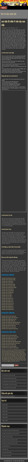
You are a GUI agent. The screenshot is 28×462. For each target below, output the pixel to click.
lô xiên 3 (24, 354)
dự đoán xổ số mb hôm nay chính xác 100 (10, 433)
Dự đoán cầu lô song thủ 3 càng (8, 279)
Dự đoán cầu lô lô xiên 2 (7, 293)
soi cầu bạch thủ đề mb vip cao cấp (9, 378)
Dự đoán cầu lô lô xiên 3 (7, 295)
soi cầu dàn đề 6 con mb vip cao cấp (9, 384)
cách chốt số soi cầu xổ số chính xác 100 (10, 430)
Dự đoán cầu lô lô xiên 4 (7, 296)
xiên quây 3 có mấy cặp (10, 360)
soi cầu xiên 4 (20, 357)
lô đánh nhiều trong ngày (8, 353)
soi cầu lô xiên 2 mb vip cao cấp (8, 375)
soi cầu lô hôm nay (19, 355)
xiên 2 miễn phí (17, 359)
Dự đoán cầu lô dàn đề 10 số (8, 309)
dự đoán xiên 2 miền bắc (17, 352)
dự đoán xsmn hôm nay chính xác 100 (9, 439)
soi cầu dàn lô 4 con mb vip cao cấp (9, 381)
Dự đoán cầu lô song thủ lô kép (8, 285)
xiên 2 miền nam (11, 359)
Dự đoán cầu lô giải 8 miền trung (9, 340)
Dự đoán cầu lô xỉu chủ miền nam (9, 316)
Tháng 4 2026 (4, 411)
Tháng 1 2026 (4, 420)
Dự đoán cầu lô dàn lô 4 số (7, 298)
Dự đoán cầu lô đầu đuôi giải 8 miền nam (10, 323)
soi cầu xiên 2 (9, 357)
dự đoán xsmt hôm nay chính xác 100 (9, 443)
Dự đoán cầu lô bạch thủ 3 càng (8, 278)
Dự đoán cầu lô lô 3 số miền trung (9, 346)
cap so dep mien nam (11, 350)
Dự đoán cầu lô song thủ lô (7, 282)
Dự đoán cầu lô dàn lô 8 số (7, 301)
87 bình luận (11, 361)
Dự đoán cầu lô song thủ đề (8, 290)
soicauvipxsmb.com (14, 3)
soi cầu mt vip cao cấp (6, 455)
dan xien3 (21, 351)
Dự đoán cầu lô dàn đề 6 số (7, 306)
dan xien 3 (17, 351)
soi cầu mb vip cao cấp (11, 349)
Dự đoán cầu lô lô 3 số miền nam (9, 327)
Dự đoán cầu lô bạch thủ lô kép (8, 284)
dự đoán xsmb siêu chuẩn (7, 436)
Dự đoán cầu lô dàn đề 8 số (7, 307)
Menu (4, 8)
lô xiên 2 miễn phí (19, 354)
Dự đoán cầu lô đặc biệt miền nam (9, 319)
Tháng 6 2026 (4, 404)
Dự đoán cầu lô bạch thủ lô (7, 281)
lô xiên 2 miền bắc (12, 354)
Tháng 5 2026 (4, 408)
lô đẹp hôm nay (5, 449)
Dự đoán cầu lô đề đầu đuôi (8, 292)
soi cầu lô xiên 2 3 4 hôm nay (15, 356)
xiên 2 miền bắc (5, 359)
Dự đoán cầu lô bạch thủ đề (7, 289)
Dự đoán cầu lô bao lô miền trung (9, 344)
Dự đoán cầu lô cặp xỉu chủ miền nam (10, 317)
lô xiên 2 (17, 353)
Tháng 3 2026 (4, 414)
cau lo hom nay (18, 350)
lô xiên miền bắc (13, 355)
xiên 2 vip (22, 359)
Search (16, 365)
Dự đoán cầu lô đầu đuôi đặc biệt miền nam (11, 322)
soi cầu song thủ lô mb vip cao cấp (9, 387)
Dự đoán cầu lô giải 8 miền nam (8, 320)
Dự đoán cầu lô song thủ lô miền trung (10, 347)
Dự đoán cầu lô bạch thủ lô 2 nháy (9, 287)
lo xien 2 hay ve (22, 353)
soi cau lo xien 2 (7, 356)
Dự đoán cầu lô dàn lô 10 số (8, 303)
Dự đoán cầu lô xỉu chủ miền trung (9, 335)
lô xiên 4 (3, 355)
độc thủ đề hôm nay (6, 446)
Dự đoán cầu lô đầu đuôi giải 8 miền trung (11, 343)
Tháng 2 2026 (4, 417)
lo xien (14, 353)
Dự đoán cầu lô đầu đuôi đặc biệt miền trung (11, 341)
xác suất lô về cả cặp (17, 358)
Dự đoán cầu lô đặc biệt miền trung (9, 338)
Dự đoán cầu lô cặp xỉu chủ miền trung (10, 336)
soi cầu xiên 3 (15, 357)
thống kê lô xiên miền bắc (8, 358)
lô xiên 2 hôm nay (5, 354)
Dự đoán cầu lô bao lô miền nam (9, 325)
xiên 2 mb (23, 358)
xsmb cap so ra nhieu (19, 360)
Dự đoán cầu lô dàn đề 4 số (7, 304)
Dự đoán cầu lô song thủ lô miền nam (10, 328)
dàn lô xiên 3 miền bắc (10, 351)
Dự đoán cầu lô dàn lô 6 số (7, 300)
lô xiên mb (7, 355)
